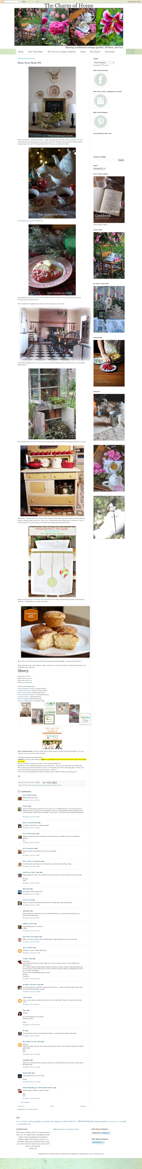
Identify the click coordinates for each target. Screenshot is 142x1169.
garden (92, 1121)
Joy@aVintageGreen (28, 848)
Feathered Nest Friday (24, 690)
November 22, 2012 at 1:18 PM (31, 800)
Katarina (25, 806)
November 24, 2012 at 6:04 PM (31, 1036)
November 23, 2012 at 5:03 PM (31, 1004)
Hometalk (29, 682)
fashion (76, 1121)
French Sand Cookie (38, 297)
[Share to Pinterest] (56, 782)
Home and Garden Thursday (27, 695)
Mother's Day (19, 1121)
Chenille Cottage (27, 959)
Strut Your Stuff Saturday (25, 701)
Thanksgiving (53, 144)
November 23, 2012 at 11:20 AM (31, 991)
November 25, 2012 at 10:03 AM (31, 1067)
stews (17, 1124)
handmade (97, 1121)
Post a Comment (25, 1102)
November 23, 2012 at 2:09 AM (31, 978)
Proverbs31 (25, 1121)
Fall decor (30, 785)
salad (117, 1121)
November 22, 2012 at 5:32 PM (31, 918)
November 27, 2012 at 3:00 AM (31, 1098)
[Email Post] (43, 782)
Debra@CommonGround (30, 823)
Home (21, 51)
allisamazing (26, 889)
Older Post (83, 1106)
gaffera (90, 1154)
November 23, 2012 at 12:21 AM (31, 953)
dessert (66, 1121)
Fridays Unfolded (23, 699)
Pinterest (29, 680)
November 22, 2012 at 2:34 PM (31, 866)
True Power (110, 51)
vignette (55, 785)
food (35, 785)
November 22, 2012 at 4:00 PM (31, 894)
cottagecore (57, 1121)
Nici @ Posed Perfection (29, 834)
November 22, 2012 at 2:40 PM (31, 883)
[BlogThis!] (49, 782)
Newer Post (21, 1106)
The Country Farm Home (40, 363)
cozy (62, 1121)
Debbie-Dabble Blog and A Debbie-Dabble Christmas (38, 1088)
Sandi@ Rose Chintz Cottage (31, 872)
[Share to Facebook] (54, 782)
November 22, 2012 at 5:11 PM (31, 905)
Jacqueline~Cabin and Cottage (31, 984)
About (83, 51)
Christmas (25, 785)
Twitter (28, 676)
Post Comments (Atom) (31, 1109)
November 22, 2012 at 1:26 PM (31, 817)
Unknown (26, 997)
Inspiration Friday (23, 697)
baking (38, 1121)
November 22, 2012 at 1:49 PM (31, 828)
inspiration (103, 1121)
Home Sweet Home (41, 785)
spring (124, 1121)
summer (21, 1124)
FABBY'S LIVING (28, 924)
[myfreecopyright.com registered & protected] (66, 1129)
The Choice (95, 51)
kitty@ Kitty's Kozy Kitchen (31, 937)
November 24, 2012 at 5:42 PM (31, 1025)
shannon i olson (27, 900)
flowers (82, 1121)
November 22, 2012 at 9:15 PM (31, 942)
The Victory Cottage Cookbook (61, 51)
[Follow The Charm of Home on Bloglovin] (101, 1134)
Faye (24, 1031)
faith (70, 1121)
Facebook (29, 678)
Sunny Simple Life (28, 795)
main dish (109, 1121)
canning (43, 1121)
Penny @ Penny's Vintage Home (32, 861)
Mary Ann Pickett (28, 948)
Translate (106, 65)
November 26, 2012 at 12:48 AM (31, 1082)
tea (25, 1123)
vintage (59, 785)
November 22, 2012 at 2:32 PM (31, 855)
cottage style (49, 1121)
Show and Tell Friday (24, 693)
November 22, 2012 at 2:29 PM (31, 842)
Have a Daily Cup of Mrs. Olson (32, 1041)
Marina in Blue (27, 1073)
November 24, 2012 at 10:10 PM (31, 1054)
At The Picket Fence (38, 599)
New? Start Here (35, 51)
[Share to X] (52, 782)
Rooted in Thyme (33, 442)
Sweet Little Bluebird (29, 661)
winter (29, 1124)
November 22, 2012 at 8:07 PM (31, 931)
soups (120, 1121)
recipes (114, 1121)
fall (73, 1121)
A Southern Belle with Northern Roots (36, 518)
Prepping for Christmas (28, 221)
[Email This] (47, 782)
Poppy (24, 1010)
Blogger (102, 1154)
